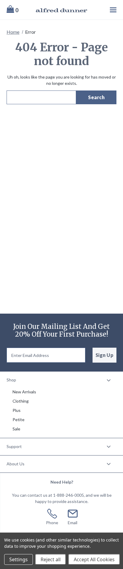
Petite (18, 419)
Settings (18, 559)
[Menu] (105, 9)
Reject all (51, 559)
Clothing (21, 401)
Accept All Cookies (94, 559)
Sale (16, 428)
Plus (17, 410)
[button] (61, 380)
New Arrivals (24, 391)
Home (13, 32)
